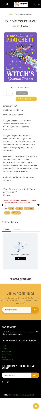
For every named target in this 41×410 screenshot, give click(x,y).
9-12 (11, 208)
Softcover (16, 213)
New (7, 213)
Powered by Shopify (28, 395)
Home (11, 14)
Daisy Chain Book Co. (15, 395)
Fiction (19, 208)
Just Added (29, 208)
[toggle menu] (2, 4)
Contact (4, 348)
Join (35, 310)
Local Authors (6, 351)
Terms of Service (7, 360)
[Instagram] (7, 381)
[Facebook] (3, 381)
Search (4, 346)
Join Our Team (6, 354)
